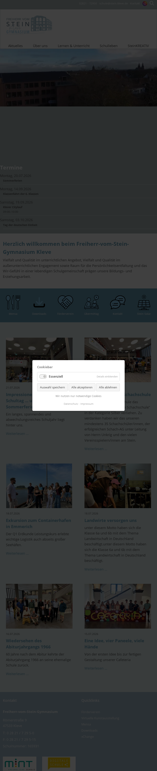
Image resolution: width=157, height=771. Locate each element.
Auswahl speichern (52, 387)
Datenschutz (71, 403)
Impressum (86, 403)
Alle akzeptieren (81, 387)
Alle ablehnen (108, 387)
